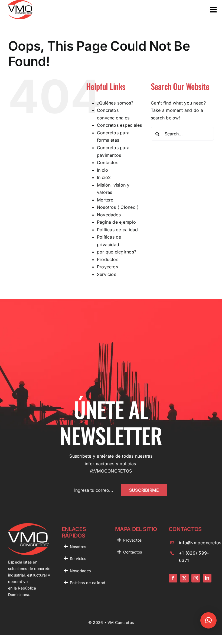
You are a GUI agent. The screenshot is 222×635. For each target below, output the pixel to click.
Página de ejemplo (116, 222)
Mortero (105, 200)
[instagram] (195, 578)
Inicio (102, 170)
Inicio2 (104, 177)
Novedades (109, 214)
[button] (208, 620)
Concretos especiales (119, 125)
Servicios (106, 274)
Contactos (107, 162)
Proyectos (107, 266)
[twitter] (184, 578)
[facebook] (173, 578)
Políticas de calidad (117, 229)
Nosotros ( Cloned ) (118, 207)
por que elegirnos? (116, 252)
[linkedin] (207, 578)
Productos (107, 259)
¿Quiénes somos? (115, 103)
